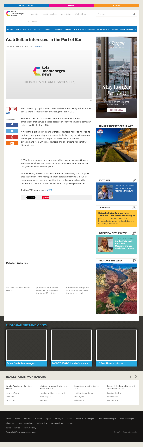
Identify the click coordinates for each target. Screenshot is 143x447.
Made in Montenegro (84, 29)
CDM (10, 46)
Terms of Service (13, 427)
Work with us (80, 14)
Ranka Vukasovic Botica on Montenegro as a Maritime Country (124, 245)
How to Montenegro (107, 29)
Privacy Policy (30, 427)
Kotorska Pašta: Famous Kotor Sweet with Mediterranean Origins (116, 214)
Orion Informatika (130, 432)
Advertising (66, 14)
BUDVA (116, 5)
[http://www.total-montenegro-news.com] (15, 13)
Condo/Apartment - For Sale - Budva (19, 387)
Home (10, 29)
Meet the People (128, 29)
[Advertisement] (49, 231)
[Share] (12, 125)
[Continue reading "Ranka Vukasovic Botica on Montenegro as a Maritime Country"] (105, 244)
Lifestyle (57, 29)
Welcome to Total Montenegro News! (124, 189)
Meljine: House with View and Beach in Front (53, 387)
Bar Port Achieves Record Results (18, 289)
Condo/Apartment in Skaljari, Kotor (86, 387)
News (18, 29)
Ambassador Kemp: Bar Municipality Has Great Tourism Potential (77, 290)
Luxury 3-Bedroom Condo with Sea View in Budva (121, 387)
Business (38, 29)
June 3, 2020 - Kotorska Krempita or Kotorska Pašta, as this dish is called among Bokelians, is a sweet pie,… (116, 221)
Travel (68, 29)
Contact (34, 21)
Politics (27, 29)
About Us (34, 14)
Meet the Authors (49, 14)
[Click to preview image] (49, 74)
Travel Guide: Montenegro (20, 363)
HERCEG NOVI (26, 5)
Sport (48, 29)
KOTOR (71, 5)
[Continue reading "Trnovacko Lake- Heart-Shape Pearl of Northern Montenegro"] (116, 288)
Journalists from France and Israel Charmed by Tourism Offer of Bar (47, 290)
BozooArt (117, 432)
